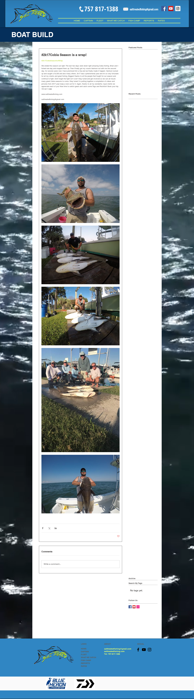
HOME (83, 649)
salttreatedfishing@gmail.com (117, 649)
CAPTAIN (85, 652)
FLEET (84, 654)
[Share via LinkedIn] (55, 528)
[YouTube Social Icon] (170, 8)
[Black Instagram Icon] (149, 649)
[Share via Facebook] (42, 528)
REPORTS (85, 663)
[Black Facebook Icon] (138, 649)
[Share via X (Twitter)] (49, 528)
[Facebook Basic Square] (130, 606)
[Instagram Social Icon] (177, 8)
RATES (84, 666)
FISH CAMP (86, 660)
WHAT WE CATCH (88, 657)
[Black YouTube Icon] (143, 649)
